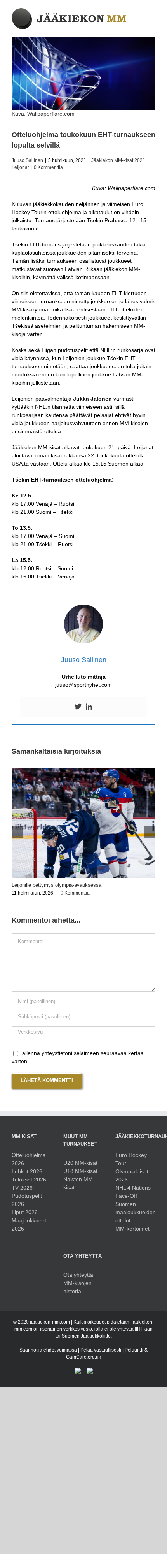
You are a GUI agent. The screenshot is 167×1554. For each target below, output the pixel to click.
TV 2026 (22, 1188)
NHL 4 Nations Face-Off (133, 1192)
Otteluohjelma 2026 (29, 1159)
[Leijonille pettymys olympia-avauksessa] (83, 771)
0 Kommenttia (48, 167)
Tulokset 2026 (29, 1179)
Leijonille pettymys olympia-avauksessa (56, 885)
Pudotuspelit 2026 (27, 1200)
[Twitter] (78, 707)
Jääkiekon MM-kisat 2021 (118, 160)
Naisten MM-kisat (79, 1183)
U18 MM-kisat (80, 1171)
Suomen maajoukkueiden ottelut (135, 1212)
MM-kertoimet (132, 1228)
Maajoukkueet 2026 (29, 1224)
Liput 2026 (25, 1212)
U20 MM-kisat (80, 1163)
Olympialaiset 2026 (131, 1175)
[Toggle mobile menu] (152, 12)
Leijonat (20, 167)
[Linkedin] (88, 707)
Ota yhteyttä (78, 1275)
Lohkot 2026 (27, 1171)
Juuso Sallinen (27, 160)
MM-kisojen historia (77, 1287)
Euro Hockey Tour (131, 1159)
